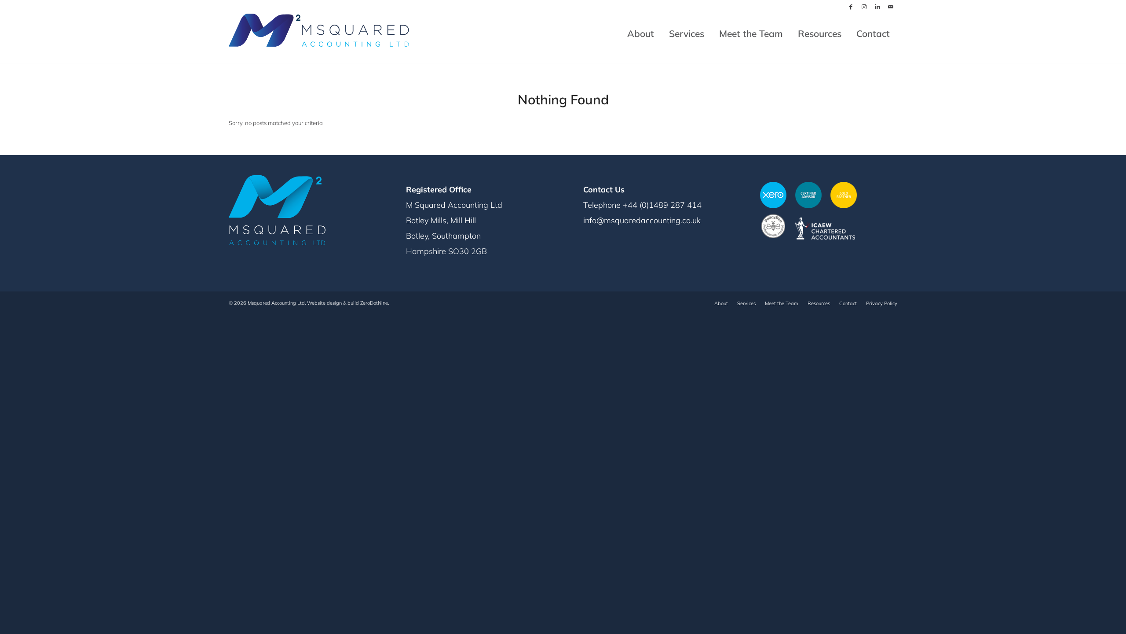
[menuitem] (641, 39)
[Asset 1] (319, 39)
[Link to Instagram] (864, 6)
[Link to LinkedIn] (877, 6)
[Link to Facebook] (850, 6)
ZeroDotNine (374, 303)
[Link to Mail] (890, 6)
